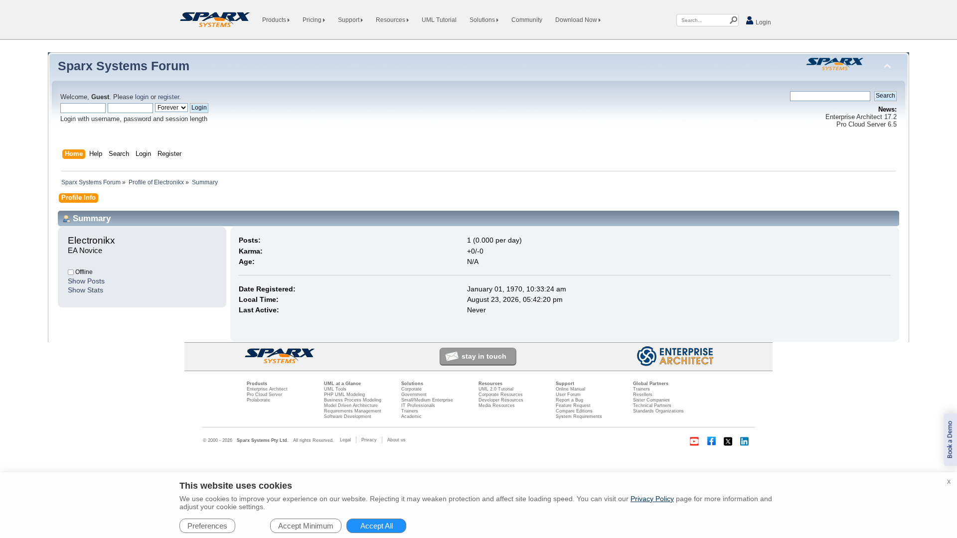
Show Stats (85, 290)
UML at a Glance (342, 383)
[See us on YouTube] (694, 441)
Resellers (642, 394)
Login (762, 22)
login (142, 97)
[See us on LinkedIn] (745, 441)
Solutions (483, 19)
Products (275, 19)
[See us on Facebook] (711, 441)
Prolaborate (258, 400)
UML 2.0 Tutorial (495, 389)
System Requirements (579, 416)
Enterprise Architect (267, 389)
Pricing (313, 19)
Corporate (411, 389)
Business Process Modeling (352, 400)
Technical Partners (652, 405)
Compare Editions (574, 410)
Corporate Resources (500, 394)
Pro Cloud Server (264, 394)
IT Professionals (418, 405)
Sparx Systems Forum (123, 66)
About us (396, 439)
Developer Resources (500, 400)
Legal (345, 439)
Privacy (369, 439)
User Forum (568, 394)
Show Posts (86, 281)
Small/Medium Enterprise (427, 400)
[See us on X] (728, 441)
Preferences (207, 526)
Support (349, 19)
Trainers (409, 410)
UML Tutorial (439, 19)
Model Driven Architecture (351, 405)
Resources (391, 19)
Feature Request (573, 405)
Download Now (577, 19)
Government (414, 394)
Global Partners (650, 383)
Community (526, 19)
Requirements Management (352, 410)
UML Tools (335, 389)
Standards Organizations (658, 410)
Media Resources (496, 405)
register (168, 97)
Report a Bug (569, 400)
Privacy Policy (652, 499)
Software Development (347, 416)
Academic (411, 416)
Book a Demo (950, 439)
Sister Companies (651, 400)
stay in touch (484, 356)
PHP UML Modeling (344, 394)
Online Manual (570, 389)
